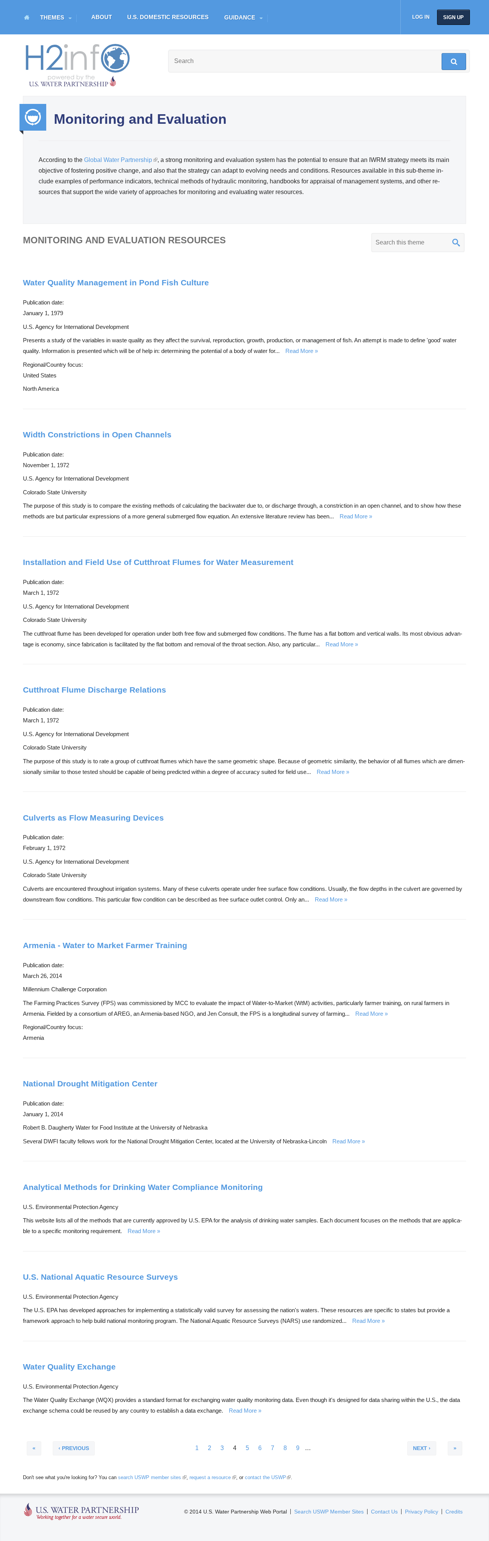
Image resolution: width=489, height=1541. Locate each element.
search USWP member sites (151, 1477)
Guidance (239, 17)
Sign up (453, 17)
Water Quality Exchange (69, 1366)
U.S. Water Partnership (81, 1511)
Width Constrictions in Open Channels (97, 434)
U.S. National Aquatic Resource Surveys (100, 1276)
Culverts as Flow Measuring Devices (93, 817)
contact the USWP (267, 1477)
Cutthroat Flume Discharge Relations (94, 689)
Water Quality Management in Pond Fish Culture (116, 282)
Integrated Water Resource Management (32, 117)
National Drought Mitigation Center (90, 1083)
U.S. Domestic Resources (168, 17)
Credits (454, 1512)
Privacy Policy (421, 1512)
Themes (52, 17)
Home (27, 17)
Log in (420, 17)
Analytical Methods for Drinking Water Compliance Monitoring (143, 1187)
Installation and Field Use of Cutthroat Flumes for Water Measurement (158, 562)
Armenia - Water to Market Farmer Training (105, 945)
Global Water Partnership (120, 160)
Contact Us (384, 1512)
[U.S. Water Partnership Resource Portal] (78, 63)
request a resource (211, 1477)
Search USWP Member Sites (329, 1512)
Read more (299, 351)
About (101, 17)
